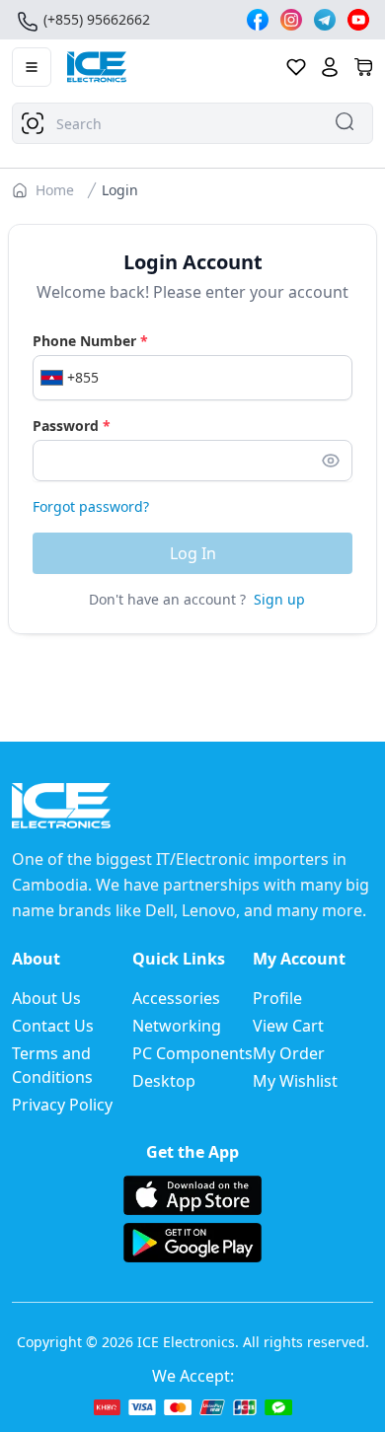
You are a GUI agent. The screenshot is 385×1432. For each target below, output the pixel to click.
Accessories (176, 998)
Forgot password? (91, 506)
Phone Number (90, 340)
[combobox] (192, 123)
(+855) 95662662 (96, 19)
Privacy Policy (62, 1104)
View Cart (288, 1026)
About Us (46, 998)
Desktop (163, 1081)
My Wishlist (295, 1081)
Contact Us (53, 1026)
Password (72, 425)
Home (55, 189)
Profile (277, 998)
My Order (289, 1053)
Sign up (279, 599)
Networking (176, 1026)
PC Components (192, 1053)
